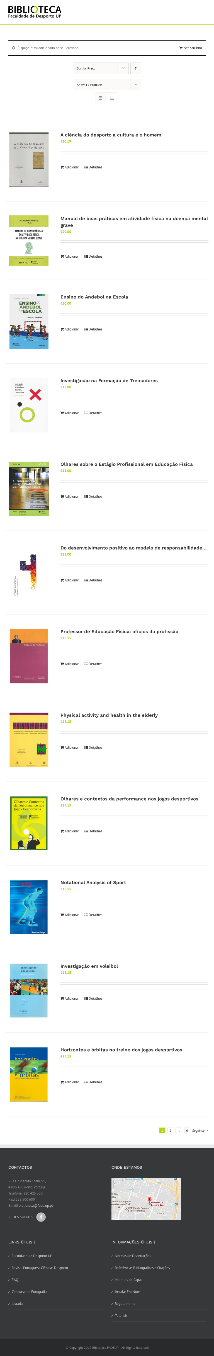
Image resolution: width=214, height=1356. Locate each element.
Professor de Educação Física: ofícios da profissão (119, 631)
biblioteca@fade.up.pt (36, 1205)
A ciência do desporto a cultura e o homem (110, 135)
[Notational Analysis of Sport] (29, 907)
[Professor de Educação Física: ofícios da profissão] (29, 656)
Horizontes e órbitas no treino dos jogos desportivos (121, 1050)
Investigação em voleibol (89, 966)
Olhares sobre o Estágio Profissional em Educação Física (126, 464)
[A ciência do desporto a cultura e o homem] (29, 159)
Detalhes (95, 167)
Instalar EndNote (127, 1291)
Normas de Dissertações (133, 1255)
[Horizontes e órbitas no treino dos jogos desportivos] (29, 1074)
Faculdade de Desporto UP (32, 1255)
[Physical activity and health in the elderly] (29, 740)
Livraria (17, 1303)
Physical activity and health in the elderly (109, 715)
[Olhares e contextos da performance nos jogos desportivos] (29, 823)
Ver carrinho (193, 48)
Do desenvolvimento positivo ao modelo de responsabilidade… (133, 548)
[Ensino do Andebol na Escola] (29, 321)
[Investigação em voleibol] (29, 991)
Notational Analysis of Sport (93, 882)
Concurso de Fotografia (29, 1291)
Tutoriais (121, 1315)
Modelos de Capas (128, 1279)
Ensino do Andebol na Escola (94, 297)
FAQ (15, 1279)
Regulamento (125, 1303)
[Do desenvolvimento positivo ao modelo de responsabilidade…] (29, 572)
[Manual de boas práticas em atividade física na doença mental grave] (29, 240)
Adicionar (72, 167)
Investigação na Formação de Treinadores (109, 380)
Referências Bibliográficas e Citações (142, 1267)
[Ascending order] (135, 68)
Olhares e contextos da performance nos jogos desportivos (129, 799)
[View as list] (111, 98)
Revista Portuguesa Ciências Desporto (40, 1267)
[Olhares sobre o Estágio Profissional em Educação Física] (29, 489)
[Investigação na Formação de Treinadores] (29, 405)
